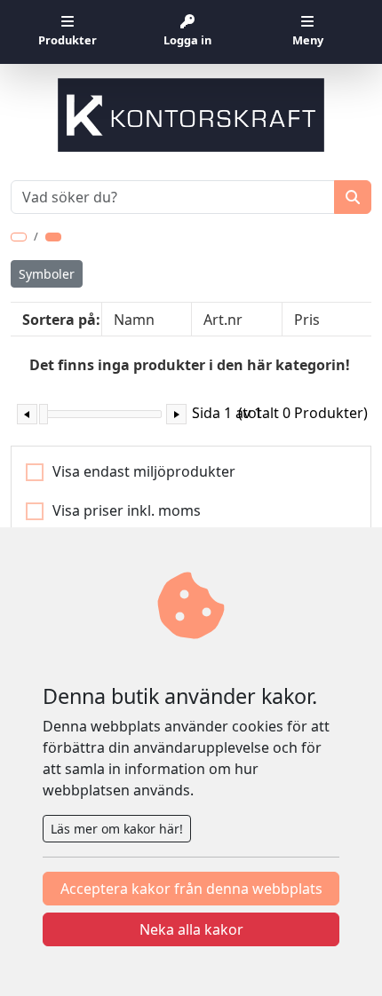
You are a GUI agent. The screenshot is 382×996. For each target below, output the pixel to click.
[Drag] (43, 414)
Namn (134, 319)
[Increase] (176, 414)
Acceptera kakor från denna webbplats (191, 888)
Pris (307, 319)
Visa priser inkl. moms (126, 510)
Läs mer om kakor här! (117, 828)
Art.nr (223, 319)
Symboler (47, 273)
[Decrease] (27, 414)
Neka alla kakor (191, 929)
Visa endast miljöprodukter (143, 471)
